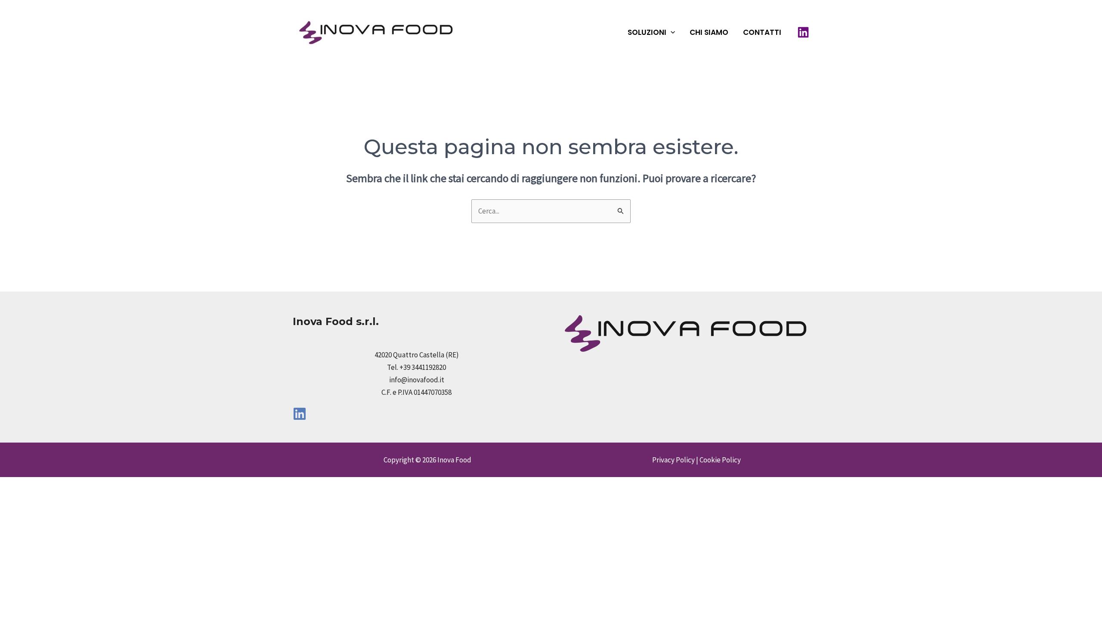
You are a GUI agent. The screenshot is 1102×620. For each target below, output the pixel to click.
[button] (670, 32)
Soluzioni (647, 32)
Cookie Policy (720, 460)
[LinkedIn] (803, 32)
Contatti (762, 32)
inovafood (501, 32)
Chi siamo (709, 32)
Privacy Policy (673, 460)
